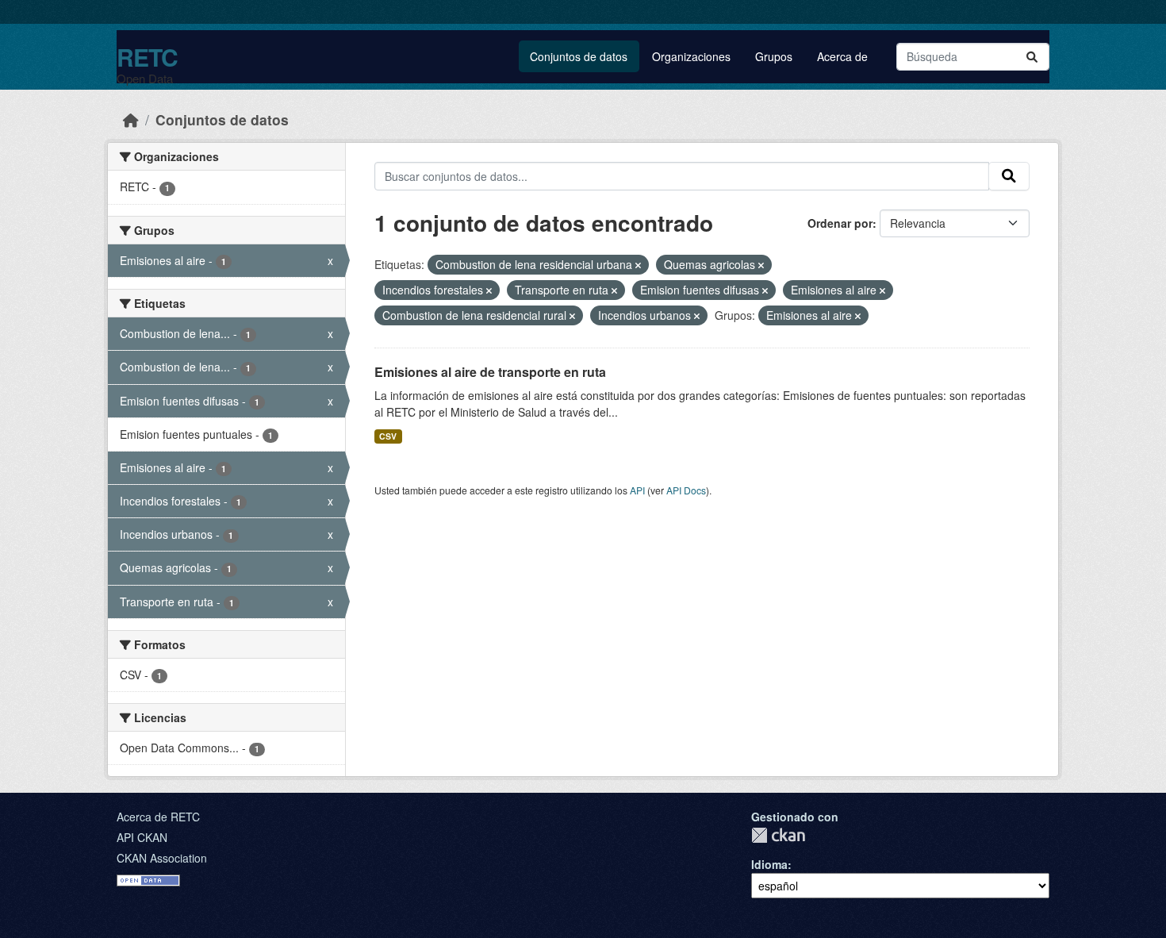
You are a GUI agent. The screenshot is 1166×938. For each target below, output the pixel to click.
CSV (388, 436)
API (637, 490)
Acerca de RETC (158, 817)
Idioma (769, 864)
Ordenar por (840, 223)
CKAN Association (162, 858)
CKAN (778, 835)
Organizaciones (691, 56)
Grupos (773, 56)
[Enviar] (1032, 57)
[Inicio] (131, 119)
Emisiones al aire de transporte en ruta (490, 372)
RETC (147, 57)
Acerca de (842, 56)
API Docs (686, 490)
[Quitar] (638, 265)
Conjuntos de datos (578, 56)
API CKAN (142, 837)
